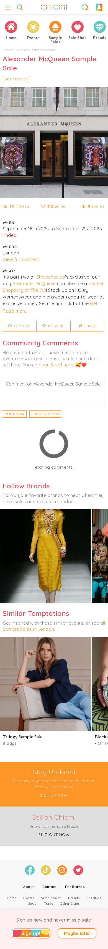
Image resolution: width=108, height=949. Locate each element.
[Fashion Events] (33, 27)
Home (12, 898)
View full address (21, 259)
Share (89, 326)
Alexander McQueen (34, 283)
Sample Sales (43, 50)
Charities (93, 898)
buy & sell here (57, 365)
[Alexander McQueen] (45, 556)
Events (28, 898)
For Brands (75, 887)
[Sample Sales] (55, 27)
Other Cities (70, 903)
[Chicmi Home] (11, 27)
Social (33, 903)
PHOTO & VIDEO (45, 414)
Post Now (15, 414)
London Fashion (15, 50)
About (28, 887)
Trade (48, 903)
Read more (15, 311)
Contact (49, 887)
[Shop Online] (77, 27)
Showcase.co (51, 277)
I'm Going (56, 326)
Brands (74, 898)
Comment (22, 326)
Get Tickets (16, 79)
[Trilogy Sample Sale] (45, 684)
